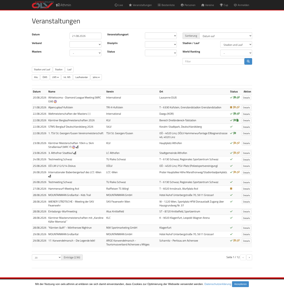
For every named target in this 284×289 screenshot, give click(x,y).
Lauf (69, 69)
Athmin (65, 5)
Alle (36, 77)
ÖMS (45, 77)
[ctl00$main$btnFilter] (248, 61)
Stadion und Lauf (42, 69)
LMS (54, 77)
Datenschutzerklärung (217, 284)
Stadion (58, 69)
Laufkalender (81, 77)
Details (246, 97)
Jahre (95, 77)
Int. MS (67, 77)
